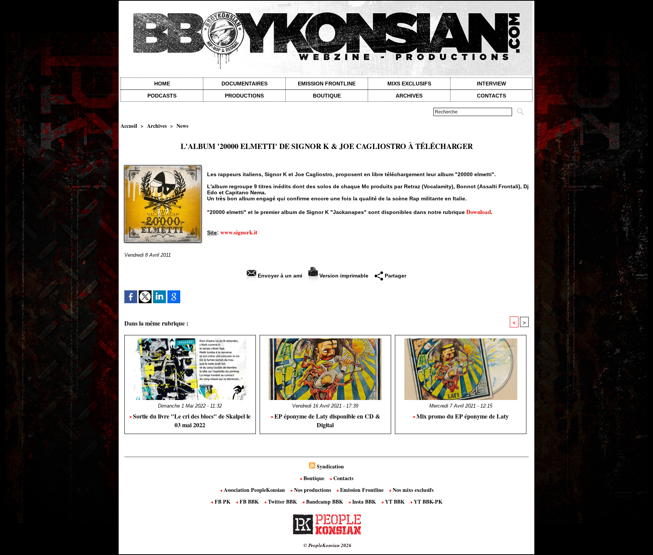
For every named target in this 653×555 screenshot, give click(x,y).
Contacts (342, 478)
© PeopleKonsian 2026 (327, 545)
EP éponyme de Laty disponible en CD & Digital (326, 420)
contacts (491, 96)
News (182, 126)
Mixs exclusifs (409, 84)
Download (478, 212)
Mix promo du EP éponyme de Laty (462, 416)
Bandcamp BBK (325, 501)
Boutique (327, 96)
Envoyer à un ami (279, 276)
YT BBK (395, 501)
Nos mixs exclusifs (412, 490)
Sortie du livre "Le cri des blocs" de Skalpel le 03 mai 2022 (191, 420)
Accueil (129, 126)
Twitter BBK (282, 501)
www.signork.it (238, 232)
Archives (409, 96)
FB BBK (249, 501)
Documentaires (244, 84)
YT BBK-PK (427, 501)
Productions (244, 96)
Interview (491, 84)
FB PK (222, 501)
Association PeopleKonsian (254, 490)
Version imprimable (343, 276)
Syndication (330, 466)
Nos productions (312, 490)
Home (162, 84)
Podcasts (161, 96)
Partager (394, 276)
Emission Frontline (327, 84)
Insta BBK (364, 501)
